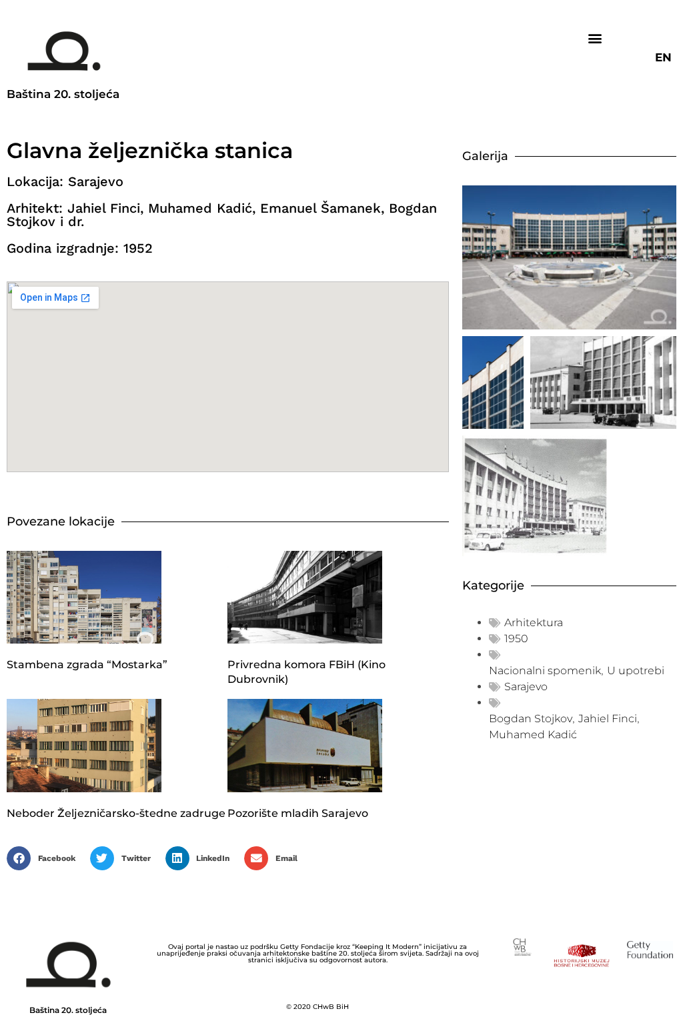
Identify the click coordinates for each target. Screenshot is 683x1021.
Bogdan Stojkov (530, 718)
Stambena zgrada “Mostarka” (87, 664)
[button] (595, 38)
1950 (516, 638)
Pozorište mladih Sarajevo (297, 813)
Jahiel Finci (607, 718)
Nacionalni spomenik (545, 670)
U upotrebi (635, 670)
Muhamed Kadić (533, 734)
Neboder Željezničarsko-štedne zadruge (116, 813)
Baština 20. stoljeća (63, 94)
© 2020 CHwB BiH (317, 1006)
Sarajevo (526, 686)
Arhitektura (533, 622)
